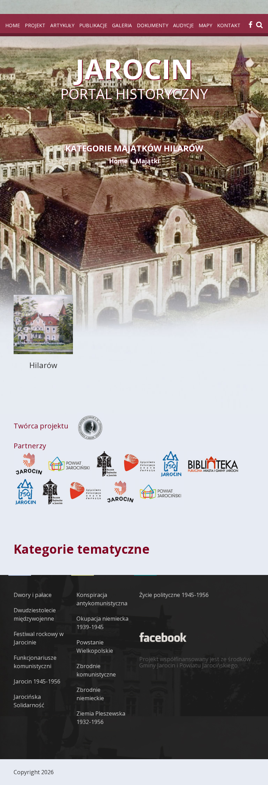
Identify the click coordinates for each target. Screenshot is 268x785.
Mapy (205, 25)
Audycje (183, 25)
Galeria (122, 25)
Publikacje (93, 25)
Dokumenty (152, 25)
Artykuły (62, 25)
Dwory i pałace (33, 595)
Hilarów (43, 365)
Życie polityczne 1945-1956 (174, 595)
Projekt (35, 25)
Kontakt (228, 25)
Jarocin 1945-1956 (37, 681)
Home (12, 25)
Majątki (147, 161)
